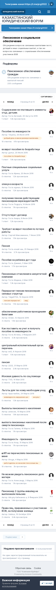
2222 (10, 365)
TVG (10, 379)
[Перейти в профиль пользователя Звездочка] (51, 216)
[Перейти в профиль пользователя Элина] (51, 111)
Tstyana (12, 135)
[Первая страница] (4, 102)
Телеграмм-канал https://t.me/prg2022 (26, 4)
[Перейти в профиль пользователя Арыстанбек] (51, 391)
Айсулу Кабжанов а (17, 497)
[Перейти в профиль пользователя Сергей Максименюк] (51, 230)
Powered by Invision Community (28, 574)
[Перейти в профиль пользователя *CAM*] (51, 346)
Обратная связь (23, 568)
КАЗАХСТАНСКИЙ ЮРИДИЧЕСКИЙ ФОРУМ (22, 19)
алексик (12, 411)
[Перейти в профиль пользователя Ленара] (51, 261)
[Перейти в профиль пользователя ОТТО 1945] (51, 312)
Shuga (11, 459)
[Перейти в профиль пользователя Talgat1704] (51, 292)
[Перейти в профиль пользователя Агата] (51, 409)
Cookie (37, 568)
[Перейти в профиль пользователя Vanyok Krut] (51, 509)
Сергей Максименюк (18, 235)
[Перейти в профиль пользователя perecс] (51, 492)
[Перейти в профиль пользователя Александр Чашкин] (51, 454)
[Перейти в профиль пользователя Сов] (51, 150)
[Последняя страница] (52, 102)
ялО (10, 351)
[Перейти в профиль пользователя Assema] (51, 329)
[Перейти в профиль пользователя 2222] (51, 363)
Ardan (11, 318)
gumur (11, 152)
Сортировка (46, 97)
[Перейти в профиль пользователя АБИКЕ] (51, 247)
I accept (48, 583)
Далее (45, 102)
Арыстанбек (14, 393)
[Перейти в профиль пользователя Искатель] (51, 132)
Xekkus (11, 514)
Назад (10, 102)
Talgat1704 (13, 297)
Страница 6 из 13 (27, 102)
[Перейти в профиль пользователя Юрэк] (51, 72)
